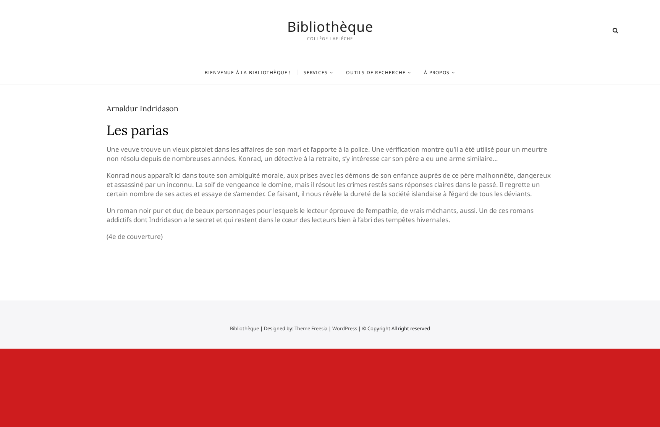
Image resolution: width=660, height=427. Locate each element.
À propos (437, 72)
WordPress (344, 328)
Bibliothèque (330, 26)
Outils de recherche (376, 72)
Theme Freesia (310, 328)
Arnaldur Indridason (142, 108)
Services (316, 72)
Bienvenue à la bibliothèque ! (248, 72)
